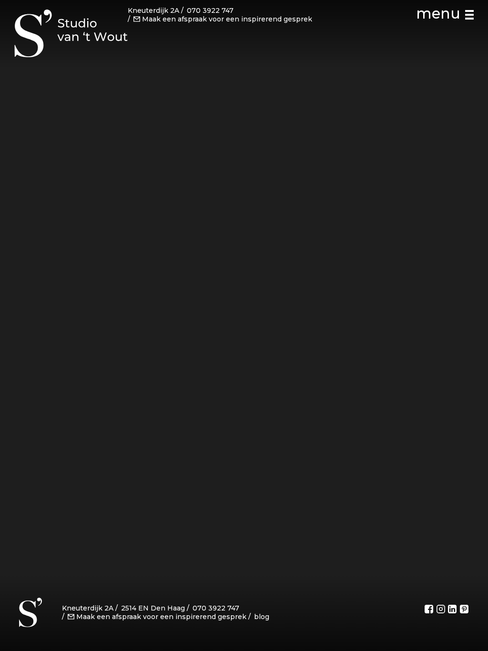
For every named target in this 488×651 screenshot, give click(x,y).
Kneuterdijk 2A (153, 10)
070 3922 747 (210, 10)
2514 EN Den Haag (153, 608)
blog (261, 616)
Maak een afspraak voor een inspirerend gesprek (227, 19)
